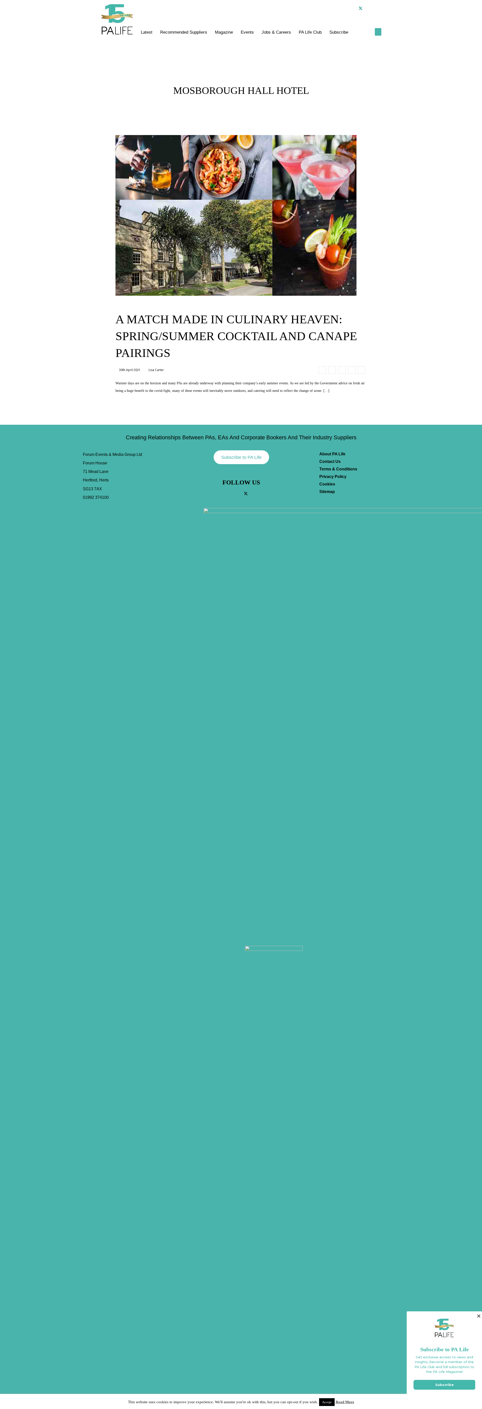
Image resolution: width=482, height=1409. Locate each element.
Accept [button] (327, 1402)
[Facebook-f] (344, 8)
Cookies (327, 484)
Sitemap (327, 491)
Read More (345, 1402)
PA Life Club (310, 32)
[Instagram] (352, 8)
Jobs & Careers (276, 32)
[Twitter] (360, 8)
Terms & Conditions (338, 469)
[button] (377, 8)
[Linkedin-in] (369, 8)
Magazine (224, 32)
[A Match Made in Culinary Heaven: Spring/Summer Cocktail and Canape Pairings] (322, 370)
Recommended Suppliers (183, 32)
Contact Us (330, 461)
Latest (146, 32)
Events (247, 32)
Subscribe (338, 32)
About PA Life (332, 454)
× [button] (478, 1316)
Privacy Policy (332, 476)
